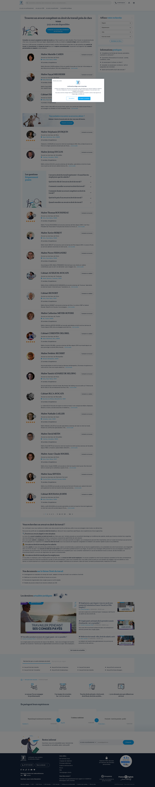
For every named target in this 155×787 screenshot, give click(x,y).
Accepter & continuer (84, 98)
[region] (78, 90)
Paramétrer (72, 98)
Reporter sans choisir (57, 80)
